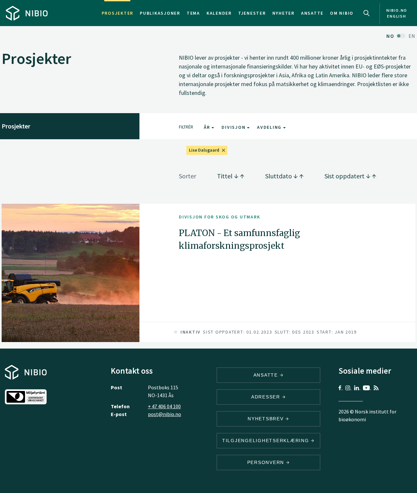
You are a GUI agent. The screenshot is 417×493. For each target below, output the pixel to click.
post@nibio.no (164, 414)
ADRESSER (266, 396)
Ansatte (312, 13)
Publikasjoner (160, 13)
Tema (193, 13)
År (207, 127)
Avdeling (270, 127)
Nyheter (283, 13)
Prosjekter (118, 13)
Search (366, 13)
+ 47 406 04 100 (164, 406)
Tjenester (252, 13)
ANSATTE (266, 375)
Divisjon (234, 127)
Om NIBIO (341, 13)
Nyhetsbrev (266, 418)
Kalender (219, 13)
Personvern (266, 462)
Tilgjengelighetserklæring (266, 440)
